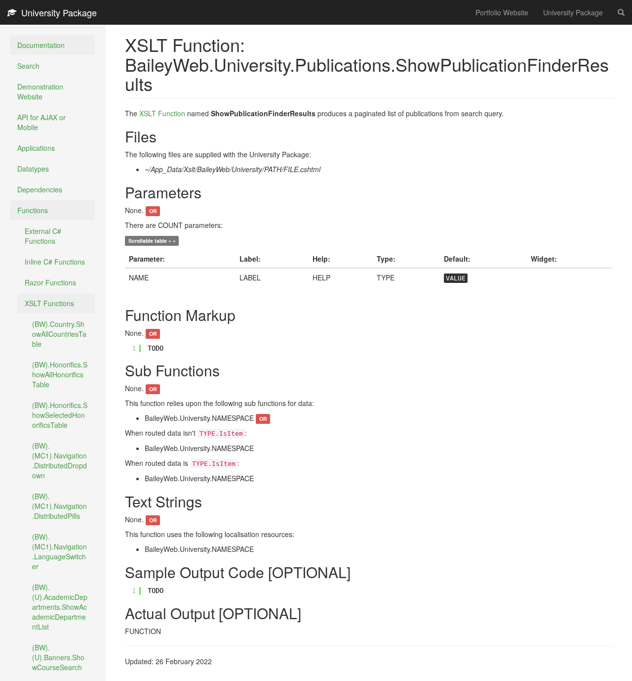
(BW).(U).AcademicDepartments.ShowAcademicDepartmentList (59, 607)
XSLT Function (162, 113)
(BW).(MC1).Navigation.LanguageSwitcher (59, 551)
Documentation (41, 45)
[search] (621, 12)
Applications (36, 148)
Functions (32, 210)
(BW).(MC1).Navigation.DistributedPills (59, 506)
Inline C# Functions (55, 262)
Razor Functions (50, 282)
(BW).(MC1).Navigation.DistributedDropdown (59, 460)
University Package (56, 12)
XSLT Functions (49, 303)
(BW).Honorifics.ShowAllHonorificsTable (59, 374)
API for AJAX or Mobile (41, 122)
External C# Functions (43, 236)
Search (28, 66)
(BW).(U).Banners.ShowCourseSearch (58, 657)
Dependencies (39, 189)
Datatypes (33, 169)
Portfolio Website (501, 12)
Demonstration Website (40, 91)
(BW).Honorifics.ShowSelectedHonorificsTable (59, 415)
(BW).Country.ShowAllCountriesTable (59, 334)
